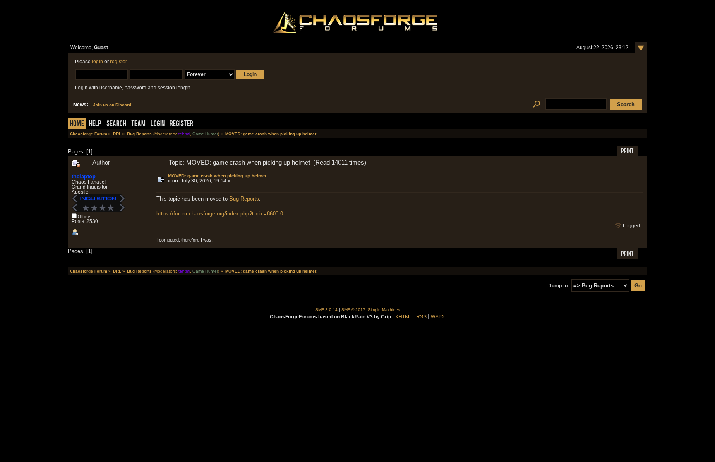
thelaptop (84, 176)
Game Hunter (205, 134)
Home (77, 124)
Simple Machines (384, 309)
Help (95, 124)
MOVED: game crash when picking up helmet (217, 175)
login (97, 61)
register (118, 61)
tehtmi (184, 134)
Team (138, 124)
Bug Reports (244, 199)
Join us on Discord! (112, 105)
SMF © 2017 (353, 309)
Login (158, 124)
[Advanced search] (536, 104)
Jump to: (559, 285)
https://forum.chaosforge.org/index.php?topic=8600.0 (219, 214)
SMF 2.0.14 (326, 309)
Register (181, 124)
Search (116, 124)
